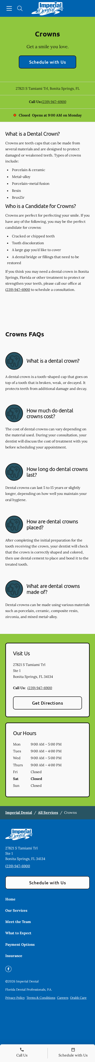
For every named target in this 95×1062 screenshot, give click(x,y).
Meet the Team (18, 921)
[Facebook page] (8, 969)
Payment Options (20, 944)
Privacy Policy (15, 998)
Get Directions (47, 703)
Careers (62, 998)
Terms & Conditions (41, 998)
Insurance (13, 955)
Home (10, 899)
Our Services (16, 910)
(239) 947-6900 (54, 101)
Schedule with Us (47, 62)
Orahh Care (78, 998)
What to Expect (18, 933)
